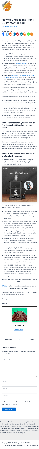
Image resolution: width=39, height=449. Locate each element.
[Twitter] (7, 34)
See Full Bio (18, 330)
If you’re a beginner (21, 63)
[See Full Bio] (24, 329)
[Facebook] (3, 34)
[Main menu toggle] (35, 6)
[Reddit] (10, 34)
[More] (31, 34)
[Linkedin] (14, 34)
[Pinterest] (17, 34)
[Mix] (24, 34)
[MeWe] (21, 34)
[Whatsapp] (28, 34)
